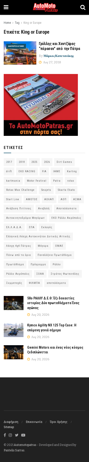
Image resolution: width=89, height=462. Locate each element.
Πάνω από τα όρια (18, 255)
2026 (47, 162)
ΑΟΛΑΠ (49, 199)
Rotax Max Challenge (20, 190)
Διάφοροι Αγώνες (16, 46)
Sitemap (9, 427)
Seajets (46, 190)
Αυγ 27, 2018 (51, 62)
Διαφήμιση (11, 422)
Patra (57, 180)
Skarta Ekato (66, 190)
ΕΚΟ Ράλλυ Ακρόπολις (66, 217)
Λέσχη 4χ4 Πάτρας (18, 245)
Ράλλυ (57, 264)
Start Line (12, 199)
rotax (70, 180)
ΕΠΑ (32, 227)
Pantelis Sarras (14, 450)
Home (7, 22)
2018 (22, 162)
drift (9, 171)
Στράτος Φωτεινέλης (65, 273)
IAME (56, 171)
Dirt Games (64, 162)
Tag (17, 22)
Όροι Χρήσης (58, 422)
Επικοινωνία (34, 422)
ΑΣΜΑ (77, 199)
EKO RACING (27, 171)
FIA (44, 171)
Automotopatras (25, 445)
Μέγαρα (43, 245)
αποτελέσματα (56, 283)
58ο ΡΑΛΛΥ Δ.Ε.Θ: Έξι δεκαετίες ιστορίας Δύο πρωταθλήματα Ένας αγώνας (53, 303)
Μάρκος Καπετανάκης (59, 56)
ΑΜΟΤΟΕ (32, 199)
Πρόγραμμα (38, 264)
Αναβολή (44, 208)
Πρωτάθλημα (15, 264)
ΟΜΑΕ (59, 245)
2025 (34, 162)
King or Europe (32, 22)
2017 (9, 162)
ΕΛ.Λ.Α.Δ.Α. (14, 227)
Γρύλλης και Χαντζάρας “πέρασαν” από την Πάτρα (59, 46)
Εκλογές (46, 227)
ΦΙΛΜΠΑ (34, 283)
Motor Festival (36, 180)
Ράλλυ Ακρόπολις (18, 273)
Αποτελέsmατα (66, 208)
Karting (72, 171)
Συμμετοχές (14, 283)
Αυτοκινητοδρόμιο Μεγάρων (25, 217)
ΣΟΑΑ (40, 273)
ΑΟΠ (64, 199)
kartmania (13, 180)
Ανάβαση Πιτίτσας (18, 208)
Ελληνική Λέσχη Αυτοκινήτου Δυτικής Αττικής (38, 236)
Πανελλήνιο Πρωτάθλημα (55, 255)
